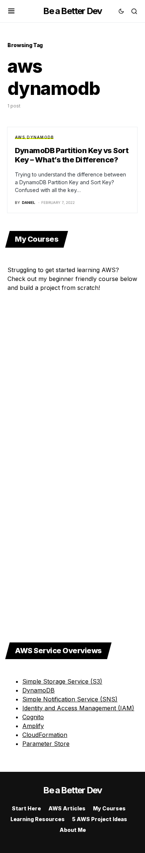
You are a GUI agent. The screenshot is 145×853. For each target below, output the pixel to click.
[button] (11, 11)
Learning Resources (37, 819)
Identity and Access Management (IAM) (78, 708)
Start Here (26, 808)
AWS (20, 137)
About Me (72, 830)
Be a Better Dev (72, 11)
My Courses (109, 808)
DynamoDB (40, 137)
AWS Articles (67, 808)
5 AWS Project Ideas (99, 819)
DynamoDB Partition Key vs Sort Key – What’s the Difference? (71, 155)
